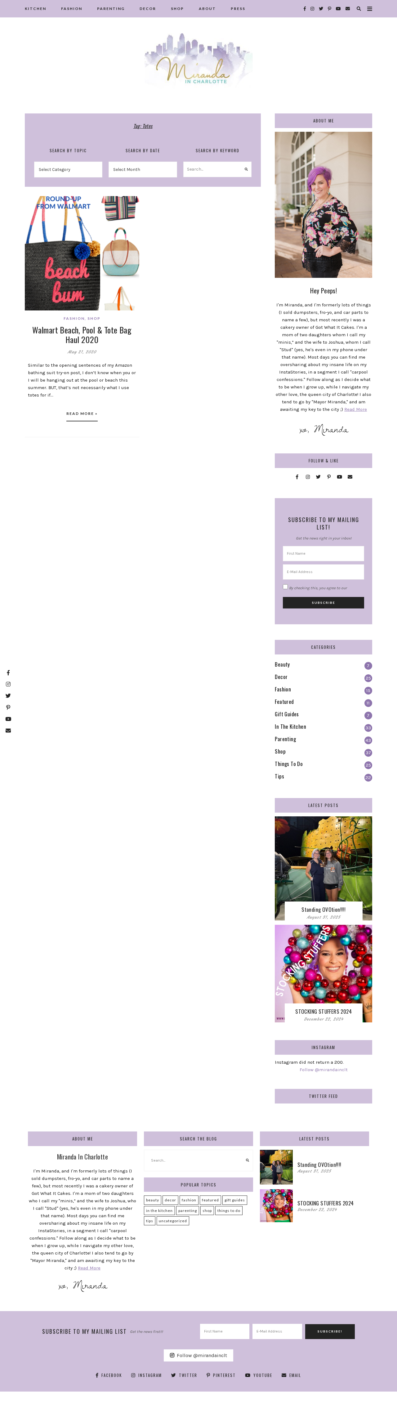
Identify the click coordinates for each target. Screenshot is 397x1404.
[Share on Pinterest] (32, 227)
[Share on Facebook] (32, 205)
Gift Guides (235, 1200)
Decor (170, 1200)
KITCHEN (35, 8)
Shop (93, 318)
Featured (210, 1200)
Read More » (82, 413)
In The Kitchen (159, 1210)
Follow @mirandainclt (324, 1069)
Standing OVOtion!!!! (323, 909)
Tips (149, 1220)
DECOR (148, 8)
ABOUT (207, 8)
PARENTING (111, 8)
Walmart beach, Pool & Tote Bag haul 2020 (82, 335)
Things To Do (228, 1210)
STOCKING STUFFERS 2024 (323, 1011)
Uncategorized (173, 1220)
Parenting (187, 1210)
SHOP (177, 8)
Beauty (152, 1200)
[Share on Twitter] (32, 216)
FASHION (71, 8)
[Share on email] (32, 238)
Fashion (74, 318)
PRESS (238, 8)
